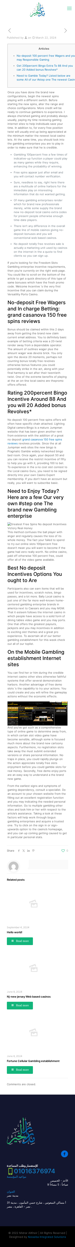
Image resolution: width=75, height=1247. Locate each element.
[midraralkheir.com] (37, 9)
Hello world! (14, 932)
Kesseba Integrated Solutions (47, 1236)
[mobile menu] (69, 8)
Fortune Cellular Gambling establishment (33, 1061)
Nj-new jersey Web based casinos (29, 996)
